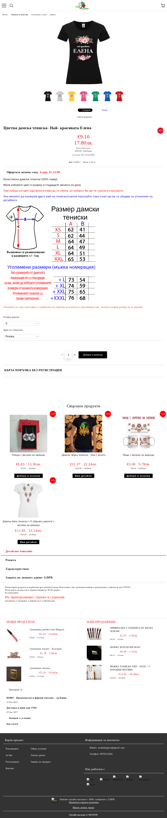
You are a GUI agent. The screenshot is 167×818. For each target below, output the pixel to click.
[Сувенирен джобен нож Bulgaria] (14, 635)
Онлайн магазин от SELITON (83, 815)
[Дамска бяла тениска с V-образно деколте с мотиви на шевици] (28, 518)
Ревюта (11, 560)
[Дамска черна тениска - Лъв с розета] (83, 451)
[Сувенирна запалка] (14, 674)
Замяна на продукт (41, 762)
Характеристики (17, 568)
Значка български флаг (125, 647)
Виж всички (12, 724)
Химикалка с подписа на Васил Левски (131, 629)
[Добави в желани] (161, 346)
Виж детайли (83, 475)
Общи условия (38, 749)
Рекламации (12, 749)
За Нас (9, 755)
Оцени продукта (84, 117)
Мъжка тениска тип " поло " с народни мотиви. (130, 668)
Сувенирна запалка (40, 668)
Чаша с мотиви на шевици (138, 455)
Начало (5, 15)
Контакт (10, 768)
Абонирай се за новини (20, 718)
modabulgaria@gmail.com (111, 748)
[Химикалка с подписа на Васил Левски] (94, 633)
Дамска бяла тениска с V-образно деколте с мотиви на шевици (28, 523)
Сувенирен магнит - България (46, 649)
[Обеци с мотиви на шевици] (28, 451)
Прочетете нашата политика (84, 802)
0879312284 (106, 754)
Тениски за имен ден (19, 15)
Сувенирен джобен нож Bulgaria (47, 629)
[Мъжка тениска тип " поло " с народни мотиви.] (94, 672)
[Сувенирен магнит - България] (14, 654)
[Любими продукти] (155, 5)
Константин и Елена (39, 15)
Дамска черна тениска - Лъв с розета (84, 455)
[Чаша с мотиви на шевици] (138, 451)
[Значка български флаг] (94, 653)
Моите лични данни (83, 807)
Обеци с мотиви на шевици (28, 455)
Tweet (105, 110)
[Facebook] (89, 760)
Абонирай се (15, 690)
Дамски (52, 15)
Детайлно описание (19, 551)
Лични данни (38, 755)
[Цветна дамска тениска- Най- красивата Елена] (83, 86)
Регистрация (12, 762)
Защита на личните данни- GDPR (29, 577)
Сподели (86, 110)
